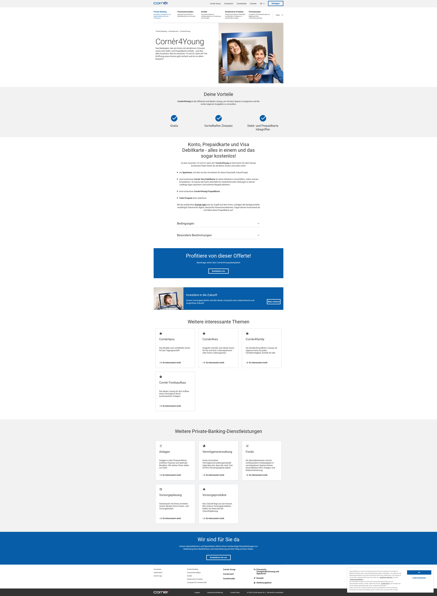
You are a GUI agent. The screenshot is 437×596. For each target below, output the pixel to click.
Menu (278, 15)
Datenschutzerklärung (215, 592)
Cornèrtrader (241, 4)
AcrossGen (157, 569)
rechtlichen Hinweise (386, 577)
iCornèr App (158, 576)
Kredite (189, 576)
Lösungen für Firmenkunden (197, 582)
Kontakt (253, 4)
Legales (197, 592)
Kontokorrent (173, 31)
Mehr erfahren (274, 302)
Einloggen (276, 3)
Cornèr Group (215, 4)
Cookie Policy (235, 592)
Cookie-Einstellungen (419, 578)
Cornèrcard (228, 4)
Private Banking (161, 31)
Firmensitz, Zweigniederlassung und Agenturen (267, 571)
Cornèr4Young (185, 31)
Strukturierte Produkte (195, 579)
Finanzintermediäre (194, 572)
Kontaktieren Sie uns (218, 557)
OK (419, 572)
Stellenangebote (264, 583)
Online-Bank (158, 572)
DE (261, 4)
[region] (390, 580)
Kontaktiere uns (218, 271)
